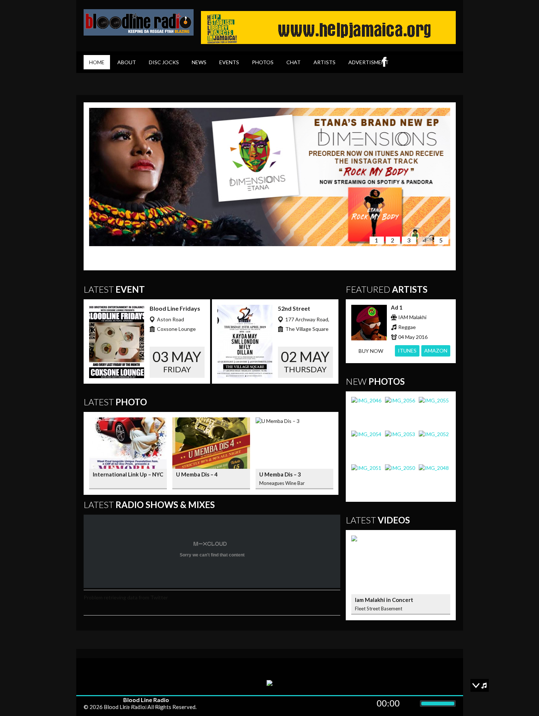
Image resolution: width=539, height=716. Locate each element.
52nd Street (294, 308)
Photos (263, 62)
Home (96, 62)
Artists (325, 62)
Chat (293, 62)
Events (229, 62)
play (99, 703)
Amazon (435, 350)
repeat (89, 703)
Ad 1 (397, 307)
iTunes (407, 350)
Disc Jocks (164, 62)
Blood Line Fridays (175, 308)
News (199, 62)
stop (110, 703)
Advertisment (368, 62)
